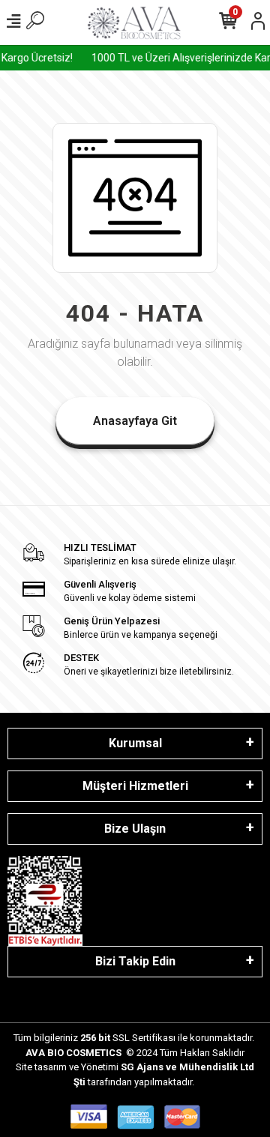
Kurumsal (135, 743)
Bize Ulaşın (135, 828)
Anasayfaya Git (135, 421)
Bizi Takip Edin (135, 961)
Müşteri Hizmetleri (135, 786)
